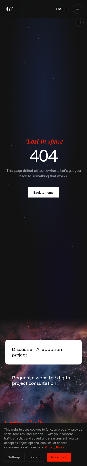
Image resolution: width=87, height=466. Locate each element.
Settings (14, 457)
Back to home (43, 192)
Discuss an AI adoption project (37, 352)
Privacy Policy (54, 447)
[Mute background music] (79, 22)
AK (8, 9)
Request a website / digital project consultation (42, 380)
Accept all (59, 457)
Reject (36, 457)
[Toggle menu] (77, 9)
